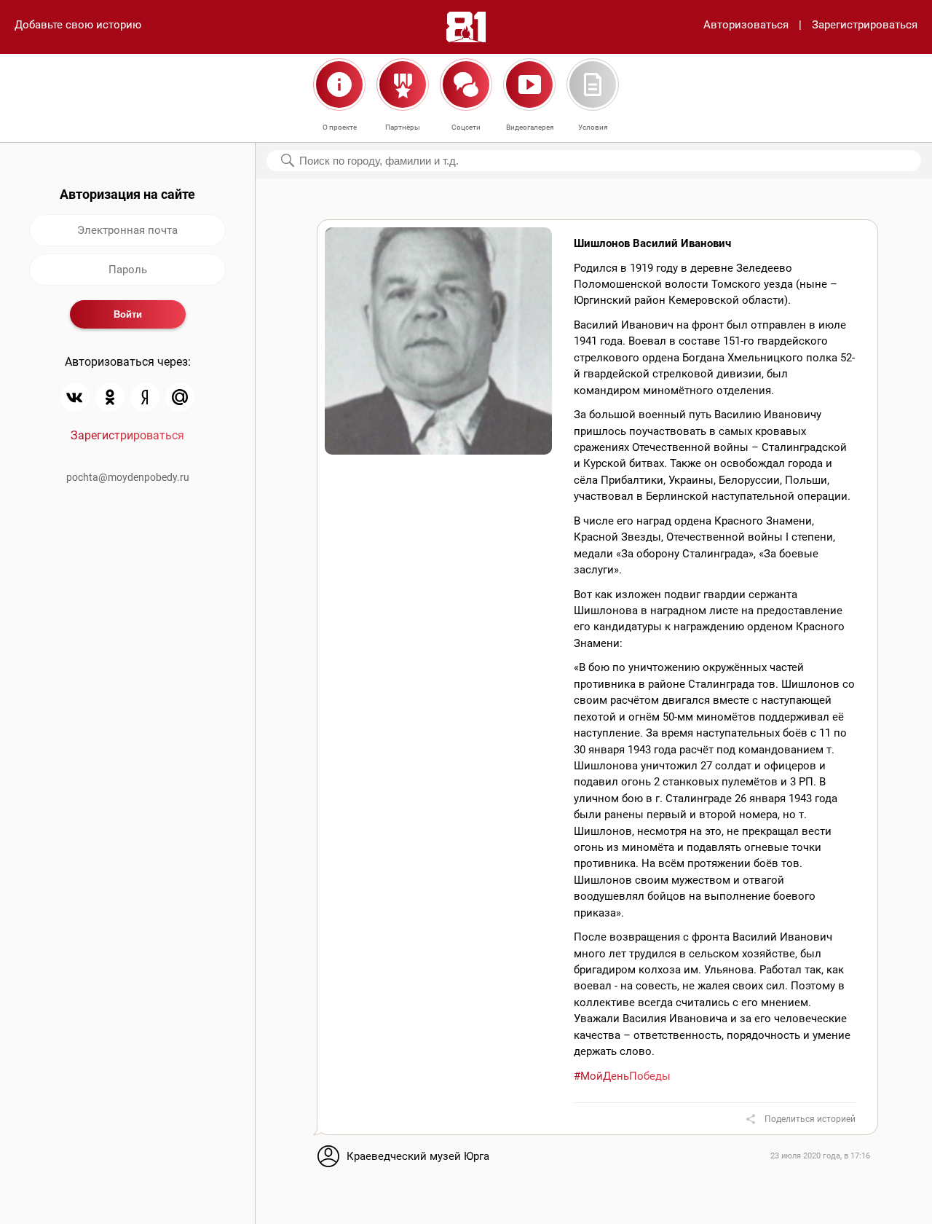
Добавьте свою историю (78, 24)
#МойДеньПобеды (622, 1076)
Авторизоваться (746, 24)
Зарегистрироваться (864, 24)
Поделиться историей (810, 1119)
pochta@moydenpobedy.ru (127, 477)
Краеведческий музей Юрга (418, 1156)
